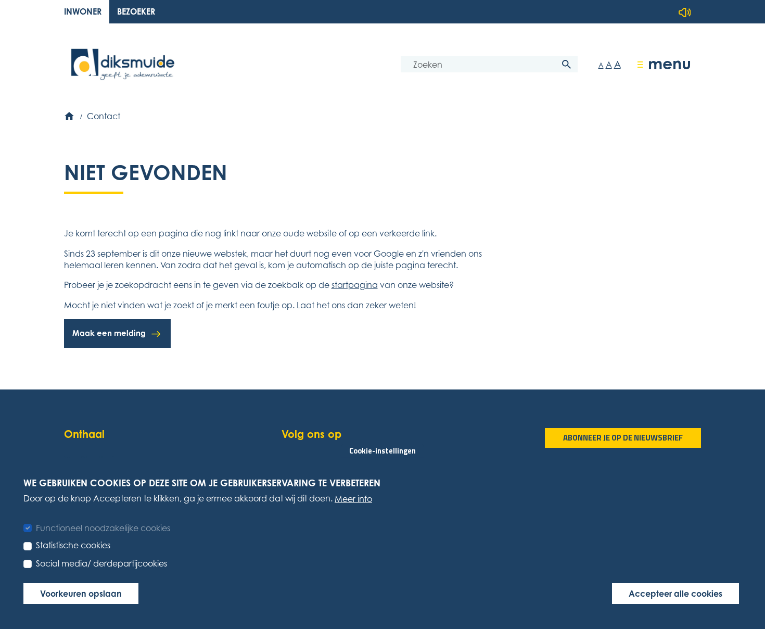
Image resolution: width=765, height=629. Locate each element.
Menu (669, 63)
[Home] (70, 116)
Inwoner (82, 11)
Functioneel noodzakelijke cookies (103, 527)
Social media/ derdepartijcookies (101, 563)
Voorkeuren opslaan (81, 593)
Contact (103, 116)
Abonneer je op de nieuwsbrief (623, 438)
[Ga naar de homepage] (123, 64)
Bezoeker (136, 11)
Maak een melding (109, 333)
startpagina (355, 285)
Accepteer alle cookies (675, 593)
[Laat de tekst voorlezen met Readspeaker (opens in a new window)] (685, 12)
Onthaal (84, 434)
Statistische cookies (73, 545)
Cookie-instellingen (382, 450)
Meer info (353, 499)
